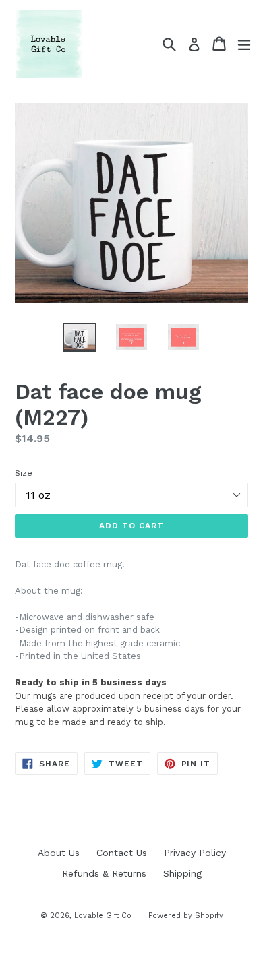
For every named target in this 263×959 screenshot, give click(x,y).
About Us (59, 852)
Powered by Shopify (185, 915)
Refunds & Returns (104, 873)
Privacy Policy (195, 852)
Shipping (182, 873)
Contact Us (121, 852)
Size (23, 473)
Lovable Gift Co (103, 915)
